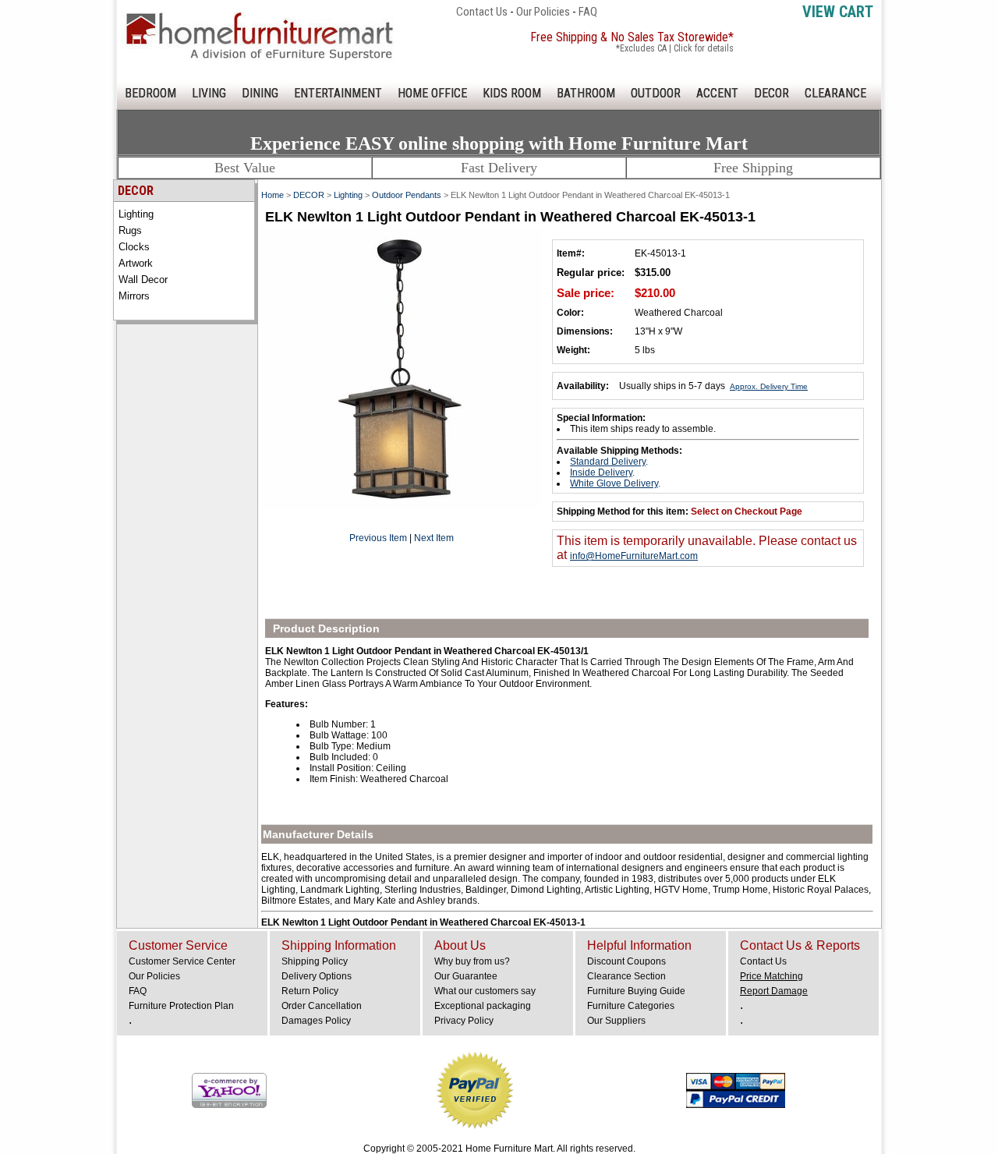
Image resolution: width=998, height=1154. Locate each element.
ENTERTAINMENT (338, 93)
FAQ (588, 12)
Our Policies (543, 12)
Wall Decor (143, 279)
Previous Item (378, 538)
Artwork (136, 263)
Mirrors (134, 296)
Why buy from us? (472, 961)
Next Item (434, 538)
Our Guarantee (465, 976)
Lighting (136, 214)
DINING (260, 93)
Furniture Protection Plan (181, 1005)
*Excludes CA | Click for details (675, 48)
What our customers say (485, 991)
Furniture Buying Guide (636, 991)
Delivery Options (316, 976)
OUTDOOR (656, 93)
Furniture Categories (630, 1005)
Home (272, 195)
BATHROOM (586, 93)
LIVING (209, 93)
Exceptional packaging (482, 1005)
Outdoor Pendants (406, 195)
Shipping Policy (314, 961)
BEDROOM (150, 93)
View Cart (837, 11)
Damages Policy (316, 1020)
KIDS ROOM (512, 93)
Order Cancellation (321, 1005)
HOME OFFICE (432, 93)
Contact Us (482, 12)
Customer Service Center (182, 961)
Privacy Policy (464, 1020)
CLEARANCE (835, 93)
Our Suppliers (616, 1020)
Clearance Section (626, 976)
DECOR (771, 93)
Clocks (134, 247)
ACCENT (717, 93)
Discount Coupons (626, 961)
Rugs (130, 230)
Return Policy (309, 991)
